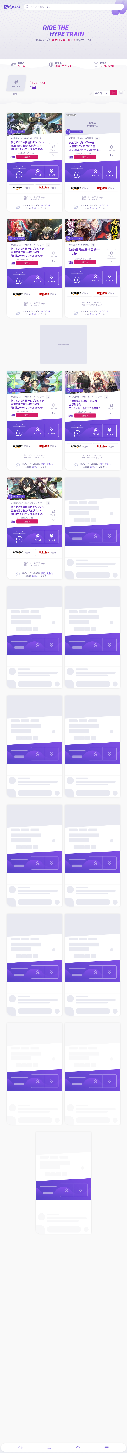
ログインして (47, 205)
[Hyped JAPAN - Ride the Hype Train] (12, 6)
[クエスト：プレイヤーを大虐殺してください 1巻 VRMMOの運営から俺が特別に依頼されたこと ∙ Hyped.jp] (92, 124)
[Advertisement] (63, 344)
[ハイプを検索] (27, 7)
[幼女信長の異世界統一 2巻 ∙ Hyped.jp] (92, 230)
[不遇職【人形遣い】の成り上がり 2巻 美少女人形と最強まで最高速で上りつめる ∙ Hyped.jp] (92, 382)
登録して (36, 208)
